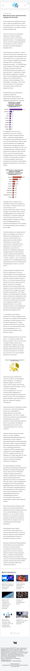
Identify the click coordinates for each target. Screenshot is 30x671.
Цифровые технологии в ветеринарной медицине (22, 622)
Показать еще (16, 633)
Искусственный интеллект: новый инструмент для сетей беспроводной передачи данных (7, 623)
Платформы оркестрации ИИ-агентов (20, 602)
